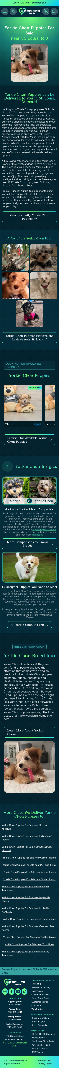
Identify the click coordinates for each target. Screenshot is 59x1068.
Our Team (36, 1005)
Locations (24, 969)
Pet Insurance (38, 1037)
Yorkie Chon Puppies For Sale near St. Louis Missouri (25, 827)
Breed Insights (38, 1021)
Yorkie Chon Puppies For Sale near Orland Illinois (29, 879)
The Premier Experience (42, 980)
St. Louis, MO (40, 969)
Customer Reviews (40, 994)
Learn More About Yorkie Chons (25, 732)
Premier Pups (9, 969)
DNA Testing (37, 1052)
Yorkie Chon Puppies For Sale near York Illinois (29, 944)
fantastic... (37, 534)
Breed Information (40, 1018)
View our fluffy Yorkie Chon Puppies (29, 216)
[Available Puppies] (13, 11)
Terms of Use (44, 1060)
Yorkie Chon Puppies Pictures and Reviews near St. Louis (30, 337)
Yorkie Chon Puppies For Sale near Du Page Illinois (29, 864)
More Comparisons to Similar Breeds (27, 543)
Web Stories (37, 1009)
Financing (36, 984)
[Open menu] (4, 11)
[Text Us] (54, 11)
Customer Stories (39, 1002)
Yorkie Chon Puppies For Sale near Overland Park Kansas (28, 928)
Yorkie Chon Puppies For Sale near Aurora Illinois (29, 872)
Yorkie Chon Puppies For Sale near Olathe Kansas (29, 937)
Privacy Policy (45, 1063)
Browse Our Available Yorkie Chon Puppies (27, 439)
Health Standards (39, 1048)
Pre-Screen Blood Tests (42, 1041)
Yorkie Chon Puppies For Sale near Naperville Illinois (26, 899)
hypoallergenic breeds (44, 529)
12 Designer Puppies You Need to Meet (29, 587)
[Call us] (45, 11)
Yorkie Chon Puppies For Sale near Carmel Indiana (29, 857)
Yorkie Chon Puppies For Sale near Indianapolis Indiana (27, 838)
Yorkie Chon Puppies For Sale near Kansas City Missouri (27, 848)
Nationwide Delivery (41, 987)
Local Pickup (37, 991)
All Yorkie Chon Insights (27, 625)
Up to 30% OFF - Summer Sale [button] (29, 2)
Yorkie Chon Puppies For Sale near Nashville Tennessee (25, 953)
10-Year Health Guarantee (43, 1034)
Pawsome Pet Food (40, 1045)
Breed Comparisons (40, 1025)
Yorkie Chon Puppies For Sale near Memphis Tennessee (25, 888)
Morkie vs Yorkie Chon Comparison (29, 509)
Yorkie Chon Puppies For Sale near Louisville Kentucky (25, 910)
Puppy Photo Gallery (41, 998)
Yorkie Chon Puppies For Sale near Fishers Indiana (29, 919)
